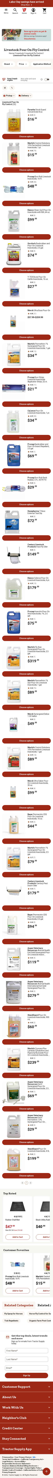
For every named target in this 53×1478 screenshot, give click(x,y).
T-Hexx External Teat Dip (36, 512)
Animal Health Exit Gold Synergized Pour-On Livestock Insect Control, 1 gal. (39, 951)
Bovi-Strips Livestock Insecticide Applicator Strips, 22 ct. (37, 379)
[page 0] (22, 1183)
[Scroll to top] (46, 1471)
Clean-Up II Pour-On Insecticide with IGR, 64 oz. (39, 211)
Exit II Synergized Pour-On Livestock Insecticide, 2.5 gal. (38, 1085)
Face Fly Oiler (38, 545)
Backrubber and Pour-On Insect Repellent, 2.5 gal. (38, 446)
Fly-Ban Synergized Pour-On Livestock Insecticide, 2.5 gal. (38, 650)
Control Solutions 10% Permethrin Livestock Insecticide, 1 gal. (39, 749)
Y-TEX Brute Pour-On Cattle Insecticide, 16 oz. (38, 278)
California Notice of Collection (35, 1470)
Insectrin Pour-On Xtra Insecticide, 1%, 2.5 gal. (39, 613)
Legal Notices (7, 1461)
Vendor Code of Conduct (12, 1470)
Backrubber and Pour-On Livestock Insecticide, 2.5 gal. (39, 245)
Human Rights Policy (32, 1468)
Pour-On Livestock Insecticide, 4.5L (38, 1150)
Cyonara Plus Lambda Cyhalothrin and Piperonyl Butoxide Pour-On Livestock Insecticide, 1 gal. (39, 1051)
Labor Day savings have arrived (26, 2)
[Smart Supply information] (41, 79)
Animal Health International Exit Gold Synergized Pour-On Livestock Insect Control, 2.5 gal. (39, 985)
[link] (11, 53)
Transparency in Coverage (12, 1468)
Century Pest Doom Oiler (38, 883)
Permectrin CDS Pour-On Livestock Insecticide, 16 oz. (37, 816)
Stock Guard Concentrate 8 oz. (37, 111)
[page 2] (31, 1183)
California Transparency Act (32, 1459)
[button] (31, 4)
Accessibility (20, 1461)
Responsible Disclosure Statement (16, 1464)
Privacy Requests (9, 1472)
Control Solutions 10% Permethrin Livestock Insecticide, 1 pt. (39, 145)
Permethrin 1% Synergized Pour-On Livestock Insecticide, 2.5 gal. (38, 851)
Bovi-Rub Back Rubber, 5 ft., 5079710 (37, 479)
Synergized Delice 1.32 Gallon (38, 715)
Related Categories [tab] (18, 1305)
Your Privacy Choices (23, 1457)
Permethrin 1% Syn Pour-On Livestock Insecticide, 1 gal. (38, 682)
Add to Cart (18, 1237)
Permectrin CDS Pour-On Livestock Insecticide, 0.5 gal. (37, 917)
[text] (26, 55)
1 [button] (26, 1183)
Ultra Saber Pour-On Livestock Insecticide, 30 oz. (38, 783)
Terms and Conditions (10, 1459)
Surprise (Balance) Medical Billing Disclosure (19, 1466)
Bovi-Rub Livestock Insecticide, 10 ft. (39, 177)
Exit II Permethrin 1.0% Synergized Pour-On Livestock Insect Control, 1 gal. (39, 1118)
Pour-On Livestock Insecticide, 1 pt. (39, 412)
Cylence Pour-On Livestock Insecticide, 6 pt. (39, 579)
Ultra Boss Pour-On (39, 310)
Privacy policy (7, 1457)
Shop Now (25, 5)
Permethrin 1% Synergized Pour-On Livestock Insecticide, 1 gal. (39, 346)
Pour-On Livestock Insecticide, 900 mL (38, 1017)
